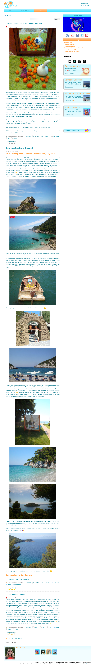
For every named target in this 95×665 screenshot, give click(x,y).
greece (9, 584)
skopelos (56, 583)
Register (87, 5)
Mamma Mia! (23, 160)
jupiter (57, 627)
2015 (9, 138)
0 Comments (28, 136)
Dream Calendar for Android (72, 51)
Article (46, 136)
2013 (36, 627)
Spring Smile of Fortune (15, 594)
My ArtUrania (84, 3)
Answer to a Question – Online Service (75, 48)
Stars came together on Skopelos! (19, 148)
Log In (81, 5)
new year (56, 136)
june (50, 627)
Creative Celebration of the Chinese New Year (24, 23)
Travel (47, 583)
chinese (15, 138)
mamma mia (17, 584)
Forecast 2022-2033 (69, 46)
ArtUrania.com (88, 664)
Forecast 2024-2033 (69, 44)
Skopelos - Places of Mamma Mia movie (20, 579)
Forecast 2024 (68, 42)
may (43, 627)
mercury (10, 629)
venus (16, 629)
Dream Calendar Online (70, 50)
